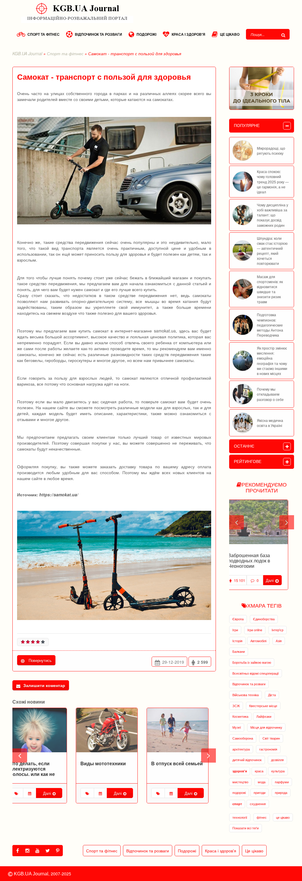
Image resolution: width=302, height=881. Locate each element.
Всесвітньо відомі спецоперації (255, 673)
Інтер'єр (277, 629)
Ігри (235, 629)
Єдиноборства (264, 618)
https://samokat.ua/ (58, 494)
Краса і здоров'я (188, 34)
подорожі (239, 792)
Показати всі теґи (245, 827)
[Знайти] (284, 35)
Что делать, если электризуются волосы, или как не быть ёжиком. (39, 771)
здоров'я (239, 771)
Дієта (272, 694)
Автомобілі (258, 640)
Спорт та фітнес (43, 34)
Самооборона (242, 738)
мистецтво (240, 781)
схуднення (258, 803)
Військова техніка (245, 694)
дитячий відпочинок (247, 759)
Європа (238, 618)
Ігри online (254, 629)
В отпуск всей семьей (184, 763)
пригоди (259, 792)
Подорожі (146, 34)
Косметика (240, 716)
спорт (237, 804)
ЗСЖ (236, 705)
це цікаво (283, 817)
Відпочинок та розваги (98, 34)
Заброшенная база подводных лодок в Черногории (255, 560)
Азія (279, 640)
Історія (237, 640)
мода (261, 781)
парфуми (282, 781)
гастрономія (268, 749)
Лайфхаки (263, 716)
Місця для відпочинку (266, 727)
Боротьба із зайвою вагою (251, 662)
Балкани (238, 651)
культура (278, 771)
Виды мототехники (110, 763)
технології (239, 817)
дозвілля (277, 759)
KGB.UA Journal (27, 53)
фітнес (262, 817)
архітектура (241, 749)
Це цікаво (229, 34)
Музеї (236, 727)
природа (281, 792)
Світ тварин (271, 738)
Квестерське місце (263, 705)
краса (259, 771)
